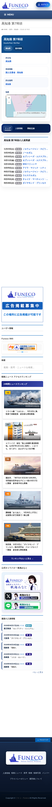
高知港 (16, 29)
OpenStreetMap (25, 113)
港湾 (25, 773)
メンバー (45, 773)
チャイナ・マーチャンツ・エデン (35, 179)
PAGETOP (44, 740)
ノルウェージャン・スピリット (35, 149)
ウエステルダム (29, 175)
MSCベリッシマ (30, 164)
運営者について (35, 779)
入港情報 (6, 773)
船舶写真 (37, 773)
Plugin (43, 113)
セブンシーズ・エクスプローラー (35, 156)
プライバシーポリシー (19, 779)
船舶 (30, 773)
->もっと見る (37, 672)
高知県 (8, 48)
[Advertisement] (26, 215)
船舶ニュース (16, 773)
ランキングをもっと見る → (22, 558)
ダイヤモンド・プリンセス (34, 183)
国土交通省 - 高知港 (14, 72)
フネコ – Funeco (22, 798)
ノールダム (27, 153)
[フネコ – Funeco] (15, 6)
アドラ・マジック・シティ (34, 168)
